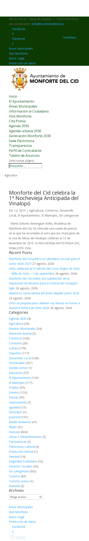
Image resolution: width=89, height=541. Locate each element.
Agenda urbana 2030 (25, 131)
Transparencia (20, 145)
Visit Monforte (18, 53)
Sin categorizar (69, 215)
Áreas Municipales (21, 48)
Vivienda (14, 486)
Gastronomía (17, 402)
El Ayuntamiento (21, 101)
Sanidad (14, 456)
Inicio (13, 96)
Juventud (14, 417)
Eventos (14, 392)
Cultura (13, 348)
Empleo (14, 387)
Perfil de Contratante (25, 150)
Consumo (15, 343)
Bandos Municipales (22, 328)
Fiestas (13, 397)
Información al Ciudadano (29, 111)
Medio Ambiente (20, 422)
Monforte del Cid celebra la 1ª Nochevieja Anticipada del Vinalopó (43, 198)
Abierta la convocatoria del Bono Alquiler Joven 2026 (44, 293)
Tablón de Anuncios (24, 155)
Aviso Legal (16, 58)
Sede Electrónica (21, 141)
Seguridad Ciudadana (23, 461)
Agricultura (36, 210)
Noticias (14, 432)
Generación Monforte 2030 (30, 136)
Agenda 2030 (19, 126)
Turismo (14, 476)
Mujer (13, 427)
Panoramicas (17, 442)
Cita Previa (17, 121)
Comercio (51, 210)
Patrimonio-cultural (22, 447)
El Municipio (49, 215)
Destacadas (17, 363)
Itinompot (15, 412)
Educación (16, 373)
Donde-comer (18, 368)
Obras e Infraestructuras (25, 437)
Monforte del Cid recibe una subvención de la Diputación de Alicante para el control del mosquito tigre (43, 283)
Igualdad (14, 407)
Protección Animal (21, 452)
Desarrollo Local (20, 358)
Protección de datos (22, 63)
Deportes (15, 353)
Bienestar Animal (20, 333)
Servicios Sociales (20, 466)
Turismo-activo (19, 481)
